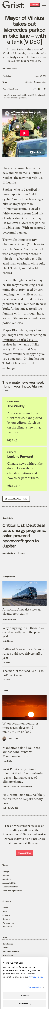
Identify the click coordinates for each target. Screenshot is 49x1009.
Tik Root (6, 662)
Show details (34, 987)
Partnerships (8, 923)
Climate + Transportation (36, 82)
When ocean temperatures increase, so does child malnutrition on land (20, 728)
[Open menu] (44, 4)
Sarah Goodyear (9, 68)
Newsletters (7, 944)
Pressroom (7, 926)
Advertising (7, 955)
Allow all (24, 995)
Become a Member (10, 951)
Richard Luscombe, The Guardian (17, 786)
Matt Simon (7, 641)
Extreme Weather (10, 887)
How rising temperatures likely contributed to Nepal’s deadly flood (23, 799)
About (5, 908)
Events (5, 947)
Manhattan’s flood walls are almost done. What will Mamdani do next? (21, 752)
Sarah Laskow (8, 553)
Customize (23, 1003)
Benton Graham (9, 619)
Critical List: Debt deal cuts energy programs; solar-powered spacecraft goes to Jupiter (24, 535)
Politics (5, 875)
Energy (5, 871)
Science (21, 553)
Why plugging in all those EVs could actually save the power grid (23, 632)
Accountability (9, 883)
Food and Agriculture (12, 890)
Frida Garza (13, 738)
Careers (6, 919)
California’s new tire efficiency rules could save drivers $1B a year (23, 653)
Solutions (6, 879)
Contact (6, 915)
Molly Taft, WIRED (10, 808)
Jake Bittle (7, 761)
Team (4, 911)
